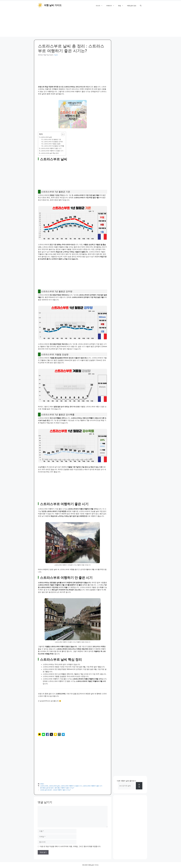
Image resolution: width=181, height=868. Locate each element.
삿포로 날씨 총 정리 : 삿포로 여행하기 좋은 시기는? (55, 790)
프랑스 (42, 784)
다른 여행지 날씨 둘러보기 (126, 781)
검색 (139, 786)
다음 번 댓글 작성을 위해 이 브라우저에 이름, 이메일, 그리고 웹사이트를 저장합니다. (70, 846)
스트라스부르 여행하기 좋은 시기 (51, 148)
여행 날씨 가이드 (53, 5)
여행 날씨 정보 (131, 6)
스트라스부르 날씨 (46, 137)
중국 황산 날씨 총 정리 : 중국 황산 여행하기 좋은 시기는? (57, 788)
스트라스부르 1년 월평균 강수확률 (54, 146)
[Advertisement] (90, 23)
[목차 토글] (62, 134)
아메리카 (109, 6)
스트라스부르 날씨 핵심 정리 (50, 153)
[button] (140, 5)
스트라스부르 (44, 786)
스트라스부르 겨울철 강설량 (52, 144)
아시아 (98, 6)
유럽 (119, 6)
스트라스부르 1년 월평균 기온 (52, 139)
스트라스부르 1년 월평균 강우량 (53, 141)
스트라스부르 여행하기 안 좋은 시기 (52, 151)
